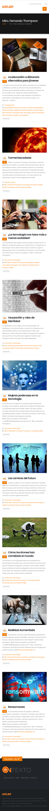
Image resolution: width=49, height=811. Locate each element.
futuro (6, 503)
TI (43, 503)
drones (6, 580)
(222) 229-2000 (36, 4)
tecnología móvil (16, 265)
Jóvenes (35, 110)
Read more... (6, 118)
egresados (39, 108)
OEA (21, 113)
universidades (23, 115)
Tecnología (27, 113)
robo (40, 346)
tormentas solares (36, 185)
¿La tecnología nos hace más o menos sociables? (27, 236)
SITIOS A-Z (33, 778)
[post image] (24, 55)
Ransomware (16, 707)
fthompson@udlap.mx (27, 650)
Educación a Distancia (27, 108)
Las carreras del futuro (22, 478)
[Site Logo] (8, 7)
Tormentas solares (19, 158)
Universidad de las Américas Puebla (19, 187)
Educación (16, 108)
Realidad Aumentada (21, 630)
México (41, 110)
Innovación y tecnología (12, 260)
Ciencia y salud (9, 182)
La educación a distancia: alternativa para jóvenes (23, 78)
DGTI (5, 262)
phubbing (29, 262)
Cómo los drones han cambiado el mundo (21, 554)
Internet (17, 346)
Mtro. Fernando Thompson (11, 113)
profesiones (31, 503)
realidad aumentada (29, 657)
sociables (36, 262)
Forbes (10, 431)
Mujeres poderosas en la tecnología (23, 397)
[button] (46, 4)
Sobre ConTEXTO (8, 778)
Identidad (11, 346)
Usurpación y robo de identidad (21, 319)
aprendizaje (8, 108)
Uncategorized (9, 105)
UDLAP (34, 113)
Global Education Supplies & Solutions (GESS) (17, 110)
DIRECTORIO (25, 778)
